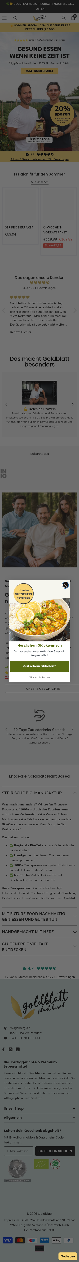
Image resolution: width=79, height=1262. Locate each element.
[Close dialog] (65, 585)
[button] (39, 610)
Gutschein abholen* (39, 666)
